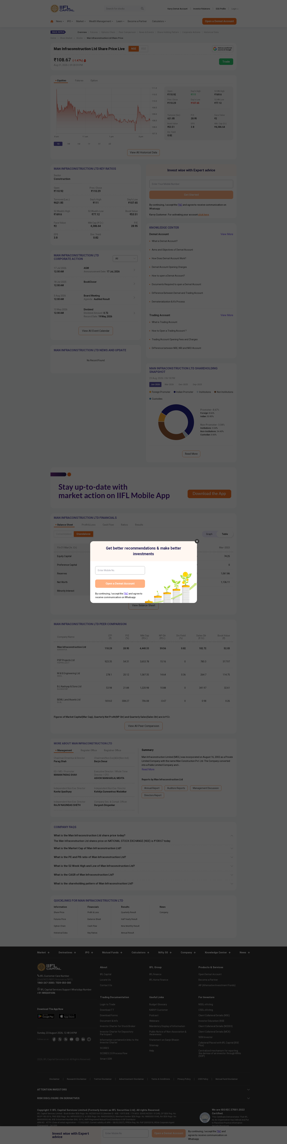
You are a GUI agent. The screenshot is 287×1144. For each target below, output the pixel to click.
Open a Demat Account (120, 583)
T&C (126, 593)
